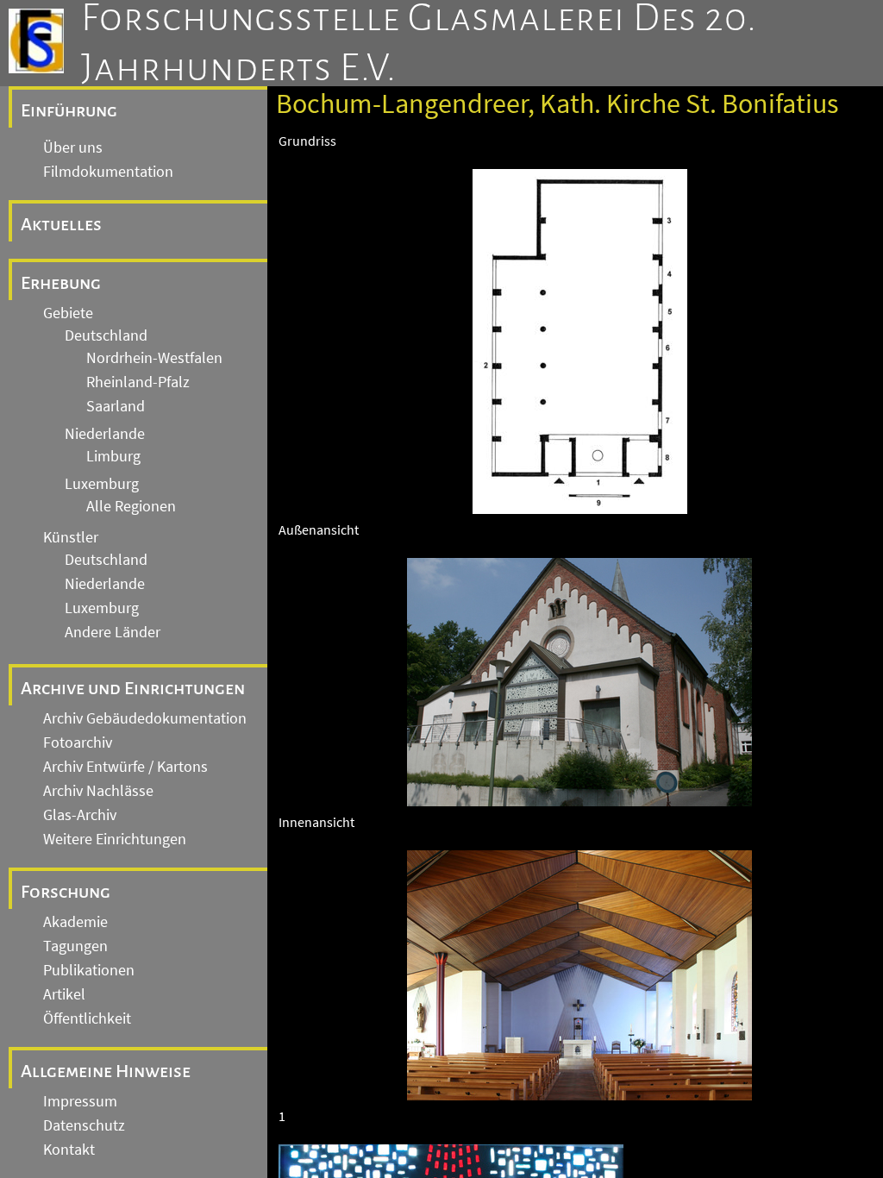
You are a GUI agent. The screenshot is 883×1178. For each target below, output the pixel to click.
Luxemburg (102, 483)
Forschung (65, 891)
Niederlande (105, 433)
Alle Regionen (131, 506)
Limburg (113, 456)
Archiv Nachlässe (98, 790)
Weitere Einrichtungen (114, 839)
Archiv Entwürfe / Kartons (125, 766)
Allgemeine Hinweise (106, 1071)
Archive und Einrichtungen (133, 688)
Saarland (115, 406)
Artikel (64, 994)
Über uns (73, 147)
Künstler (70, 537)
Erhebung (61, 282)
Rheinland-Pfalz (138, 382)
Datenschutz (84, 1125)
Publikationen (89, 970)
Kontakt (69, 1149)
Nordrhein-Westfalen (154, 357)
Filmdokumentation (108, 171)
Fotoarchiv (77, 742)
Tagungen (75, 946)
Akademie (75, 921)
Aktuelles (61, 224)
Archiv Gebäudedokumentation (145, 718)
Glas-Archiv (79, 814)
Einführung (69, 110)
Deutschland (106, 335)
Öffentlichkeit (87, 1018)
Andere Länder (112, 632)
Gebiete (68, 313)
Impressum (80, 1101)
